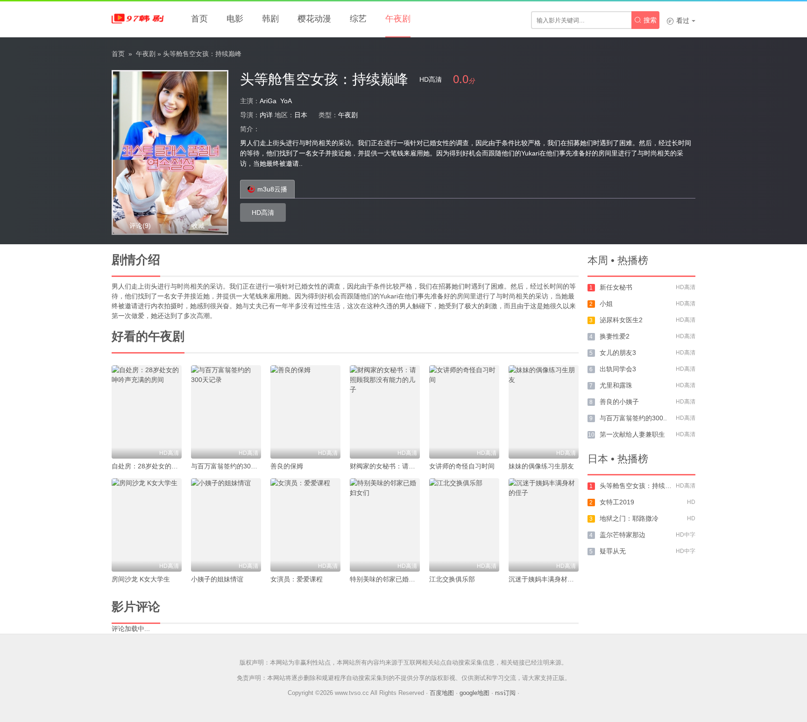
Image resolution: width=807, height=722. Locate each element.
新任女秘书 (616, 287)
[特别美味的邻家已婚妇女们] (385, 525)
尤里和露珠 (616, 385)
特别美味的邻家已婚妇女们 (389, 579)
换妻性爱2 (615, 336)
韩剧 (270, 18)
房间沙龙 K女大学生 (141, 579)
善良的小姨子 (619, 401)
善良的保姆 (286, 466)
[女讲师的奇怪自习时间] (464, 412)
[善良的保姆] (305, 412)
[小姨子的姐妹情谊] (226, 525)
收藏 (198, 225)
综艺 (358, 18)
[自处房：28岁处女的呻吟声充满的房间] (147, 412)
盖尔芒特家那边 (622, 534)
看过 (677, 20)
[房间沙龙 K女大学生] (147, 525)
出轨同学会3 (618, 369)
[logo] (140, 18)
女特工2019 (617, 502)
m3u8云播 (272, 189)
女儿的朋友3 (618, 352)
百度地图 (442, 692)
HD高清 (263, 212)
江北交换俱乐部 (452, 579)
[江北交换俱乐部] (464, 525)
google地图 (474, 692)
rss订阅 (505, 692)
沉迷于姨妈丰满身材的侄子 (548, 579)
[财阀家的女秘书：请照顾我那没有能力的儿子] (385, 412)
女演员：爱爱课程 (296, 579)
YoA (286, 101)
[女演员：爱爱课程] (305, 525)
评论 (140, 225)
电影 (235, 18)
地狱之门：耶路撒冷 (629, 518)
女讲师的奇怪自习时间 (462, 466)
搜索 (645, 20)
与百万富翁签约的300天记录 (232, 466)
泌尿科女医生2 (621, 320)
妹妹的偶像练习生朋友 (541, 466)
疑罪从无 (613, 551)
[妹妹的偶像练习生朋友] (544, 412)
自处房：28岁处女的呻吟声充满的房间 (168, 466)
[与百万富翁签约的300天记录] (226, 412)
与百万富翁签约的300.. (633, 418)
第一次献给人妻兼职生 (632, 434)
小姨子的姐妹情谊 (217, 579)
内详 (266, 115)
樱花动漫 (314, 18)
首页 (199, 18)
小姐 (606, 303)
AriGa (268, 101)
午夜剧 (398, 18)
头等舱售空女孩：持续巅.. (637, 485)
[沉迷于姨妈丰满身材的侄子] (544, 525)
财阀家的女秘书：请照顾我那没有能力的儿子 (415, 466)
